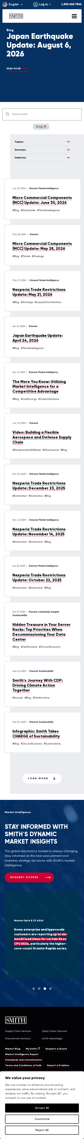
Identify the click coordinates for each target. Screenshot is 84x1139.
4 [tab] (50, 988)
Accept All (42, 1108)
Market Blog (12, 1049)
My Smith (31, 1049)
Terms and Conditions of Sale (23, 1065)
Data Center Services (54, 1031)
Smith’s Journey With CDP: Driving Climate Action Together (37, 685)
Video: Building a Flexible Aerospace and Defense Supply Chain (42, 437)
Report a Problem (58, 1065)
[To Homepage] (16, 16)
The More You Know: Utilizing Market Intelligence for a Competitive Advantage (39, 387)
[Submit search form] (7, 114)
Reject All (42, 1130)
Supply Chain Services (18, 1031)
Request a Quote (56, 1049)
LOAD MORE (38, 778)
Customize (42, 1119)
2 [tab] (39, 988)
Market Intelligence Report (22, 1054)
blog (39, 126)
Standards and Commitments (23, 1060)
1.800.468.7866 (71, 4)
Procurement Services (17, 1038)
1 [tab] (33, 988)
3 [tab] (45, 988)
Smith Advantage (52, 1038)
